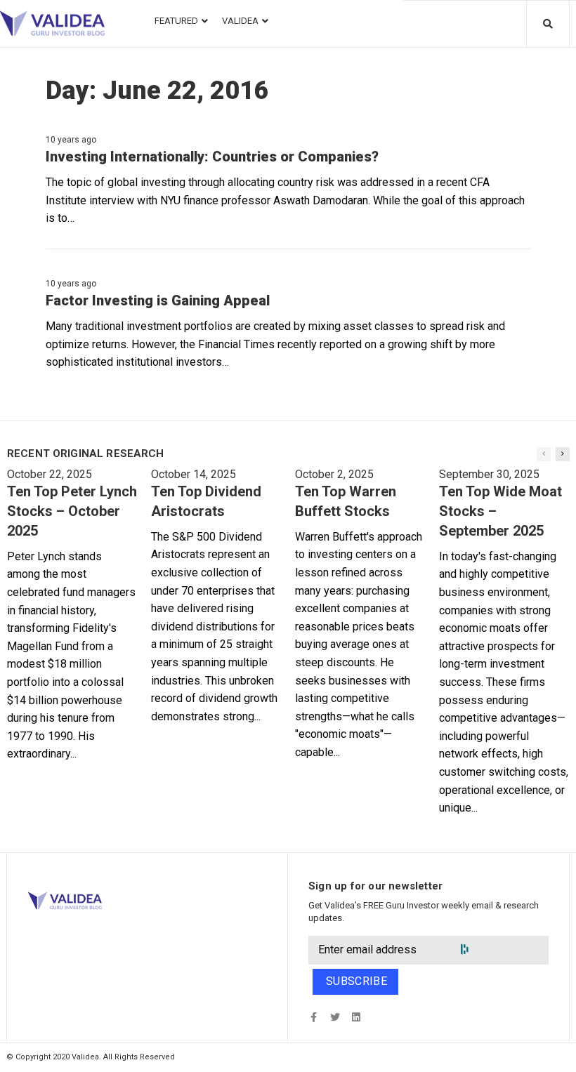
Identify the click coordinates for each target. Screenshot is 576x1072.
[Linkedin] (356, 1017)
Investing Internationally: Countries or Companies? (212, 156)
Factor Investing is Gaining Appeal (158, 300)
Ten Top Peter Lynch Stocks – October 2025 (72, 511)
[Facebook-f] (313, 1017)
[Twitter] (334, 1017)
